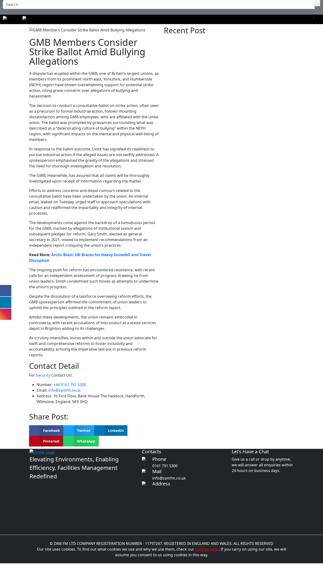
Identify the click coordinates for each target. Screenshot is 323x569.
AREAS (165, 19)
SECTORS (148, 19)
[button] (46, 430)
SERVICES (127, 19)
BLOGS (227, 19)
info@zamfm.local (64, 390)
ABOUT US (105, 19)
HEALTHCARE (186, 19)
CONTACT (245, 19)
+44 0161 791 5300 (69, 384)
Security (43, 375)
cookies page (207, 549)
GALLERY (210, 19)
